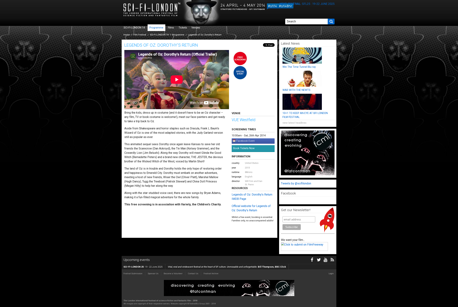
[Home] (162, 10)
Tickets (183, 27)
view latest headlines (294, 122)
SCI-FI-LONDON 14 (134, 27)
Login (331, 273)
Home (126, 34)
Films (171, 27)
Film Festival (139, 34)
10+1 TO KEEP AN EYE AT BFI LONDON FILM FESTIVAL (305, 115)
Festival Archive (211, 273)
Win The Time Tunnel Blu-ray (299, 66)
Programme (156, 27)
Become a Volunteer (173, 273)
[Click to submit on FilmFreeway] (304, 250)
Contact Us (193, 273)
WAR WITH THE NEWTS (296, 90)
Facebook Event (245, 140)
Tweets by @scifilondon (296, 183)
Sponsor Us (153, 273)
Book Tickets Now (244, 148)
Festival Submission (132, 273)
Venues (195, 27)
